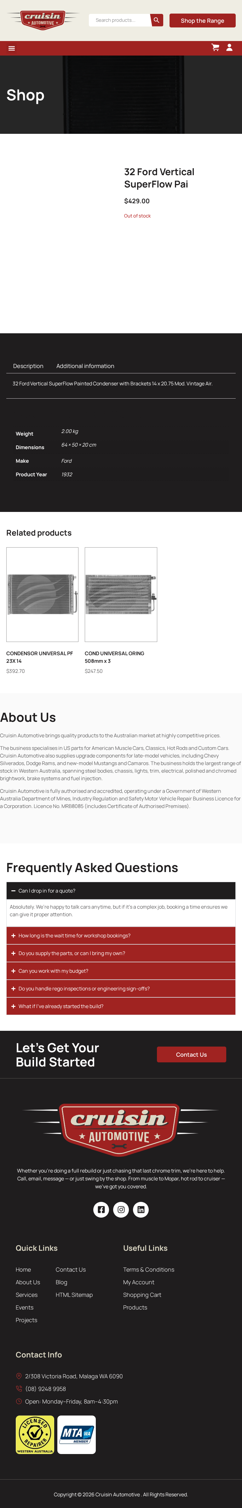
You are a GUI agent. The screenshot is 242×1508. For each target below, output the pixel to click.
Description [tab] (28, 366)
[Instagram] (121, 1210)
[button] (11, 48)
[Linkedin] (141, 1210)
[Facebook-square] (101, 1210)
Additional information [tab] (85, 366)
